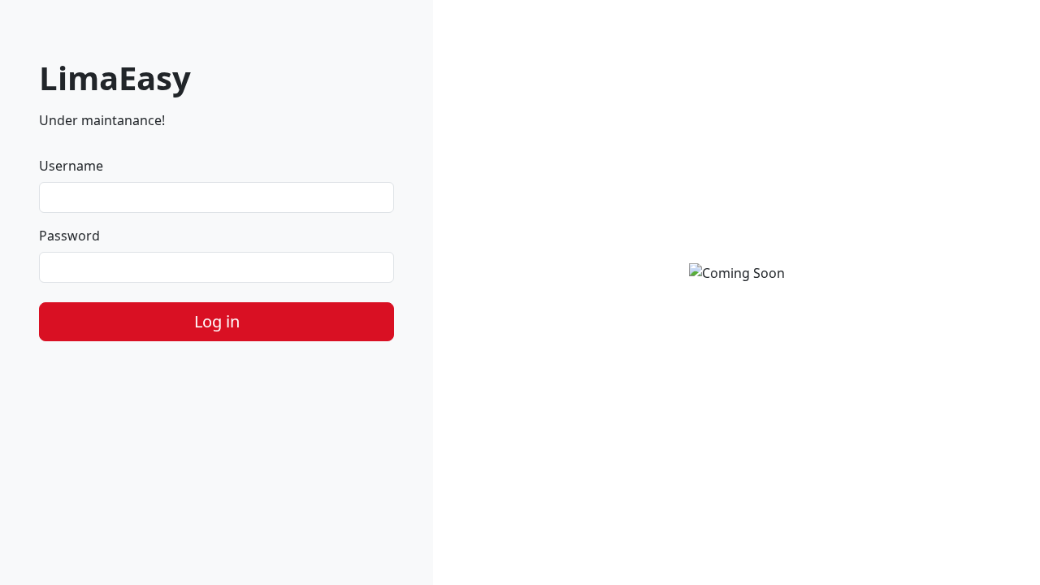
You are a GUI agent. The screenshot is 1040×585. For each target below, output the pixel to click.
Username (71, 166)
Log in (217, 321)
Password (69, 236)
